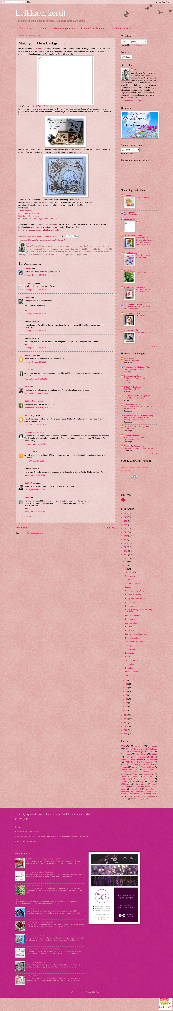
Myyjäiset (137, 786)
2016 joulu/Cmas (150, 769)
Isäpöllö (128, 587)
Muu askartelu (147, 762)
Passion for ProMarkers (134, 446)
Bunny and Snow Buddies (135, 598)
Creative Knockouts (132, 405)
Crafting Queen (30, 401)
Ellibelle (27, 268)
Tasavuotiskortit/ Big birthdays (137, 772)
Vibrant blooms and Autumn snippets (143, 256)
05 (127, 695)
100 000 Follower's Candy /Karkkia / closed (43, 859)
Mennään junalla (131, 672)
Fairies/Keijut (136, 789)
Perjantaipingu (130, 668)
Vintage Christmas (132, 583)
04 (127, 699)
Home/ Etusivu (27, 28)
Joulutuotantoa (131, 623)
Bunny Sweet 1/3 (32, 976)
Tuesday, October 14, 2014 (35, 275)
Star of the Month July (132, 389)
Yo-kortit (135, 767)
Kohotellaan (129, 627)
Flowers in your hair (143, 197)
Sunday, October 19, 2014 (34, 475)
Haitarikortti (30, 908)
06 (127, 692)
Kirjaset (134, 777)
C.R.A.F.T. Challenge (132, 387)
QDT (131, 799)
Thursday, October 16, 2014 (35, 425)
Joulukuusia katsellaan (134, 642)
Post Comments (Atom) (35, 533)
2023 (126, 525)
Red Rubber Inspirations (28, 216)
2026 (126, 513)
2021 (126, 532)
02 (127, 706)
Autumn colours (131, 602)
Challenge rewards (121, 28)
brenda (27, 297)
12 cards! (129, 580)
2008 (126, 734)
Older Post (110, 527)
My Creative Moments (133, 236)
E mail (44, 28)
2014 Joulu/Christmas (36, 240)
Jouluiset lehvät (131, 572)
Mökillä (124, 779)
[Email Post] (62, 236)
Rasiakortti (129, 653)
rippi (137, 774)
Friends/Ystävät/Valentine (132, 759)
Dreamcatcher (130, 619)
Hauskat (129, 757)
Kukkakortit (135, 751)
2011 (126, 723)
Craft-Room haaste (39, 49)
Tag (141, 782)
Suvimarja (139, 796)
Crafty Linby (129, 195)
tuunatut (124, 782)
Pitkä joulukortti (131, 606)
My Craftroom (134, 794)
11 (127, 565)
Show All (154, 346)
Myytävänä (124, 799)
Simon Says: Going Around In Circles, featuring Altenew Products (137, 419)
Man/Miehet (141, 754)
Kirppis (129, 796)
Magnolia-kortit (146, 757)
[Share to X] (72, 236)
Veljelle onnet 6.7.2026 (144, 333)
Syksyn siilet (130, 576)
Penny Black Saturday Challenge (135, 765)
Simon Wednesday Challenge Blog (138, 415)
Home (66, 527)
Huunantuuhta (30, 355)
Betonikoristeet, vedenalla (36, 886)
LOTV (149, 751)
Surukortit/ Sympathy (143, 779)
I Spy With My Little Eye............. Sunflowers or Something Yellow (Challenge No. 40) (145, 241)
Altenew (150, 782)
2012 (126, 719)
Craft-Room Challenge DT (56, 240)
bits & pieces (129, 213)
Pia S (26, 387)
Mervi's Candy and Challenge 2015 (39, 922)
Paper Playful (129, 358)
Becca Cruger (30, 415)
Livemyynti (140, 784)
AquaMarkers (151, 796)
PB (123, 746)
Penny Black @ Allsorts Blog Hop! (39, 872)
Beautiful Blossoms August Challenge (143, 290)
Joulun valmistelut (132, 661)
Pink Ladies (129, 630)
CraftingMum (29, 483)
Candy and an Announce (35, 962)
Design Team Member (93, 28)
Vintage (154, 746)
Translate (139, 45)
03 (127, 703)
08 (127, 684)
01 (127, 710)
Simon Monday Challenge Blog (137, 367)
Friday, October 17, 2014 (34, 461)
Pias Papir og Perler (132, 313)
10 (127, 569)
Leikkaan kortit (41, 12)
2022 (126, 528)
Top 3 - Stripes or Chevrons (134, 398)
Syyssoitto (129, 664)
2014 (126, 558)
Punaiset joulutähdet (133, 595)
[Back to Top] (165, 1002)
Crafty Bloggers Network (28, 213)
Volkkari (128, 675)
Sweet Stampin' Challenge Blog (137, 396)
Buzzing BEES (141, 221)
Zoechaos (28, 452)
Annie (26, 497)
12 (127, 562)
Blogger (99, 992)
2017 (126, 547)
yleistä (154, 754)
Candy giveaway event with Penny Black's (42, 949)
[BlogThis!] (69, 236)
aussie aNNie (129, 219)
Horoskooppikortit (140, 799)
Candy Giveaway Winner (134, 591)
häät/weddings (148, 767)
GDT (134, 782)
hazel (26, 370)
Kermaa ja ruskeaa (132, 638)
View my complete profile (131, 101)
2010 (126, 726)
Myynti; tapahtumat (65, 28)
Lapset (123, 777)
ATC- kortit (130, 762)
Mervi (136, 69)
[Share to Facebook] (74, 236)
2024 (126, 521)
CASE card (140, 315)
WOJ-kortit (125, 784)
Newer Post (22, 527)
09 (127, 680)
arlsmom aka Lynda (32, 432)
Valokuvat (153, 759)
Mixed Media (148, 777)
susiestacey (29, 283)
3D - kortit (146, 794)
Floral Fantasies (130, 253)
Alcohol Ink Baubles (131, 215)
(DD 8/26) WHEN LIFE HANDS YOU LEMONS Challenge (137, 438)
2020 (126, 536)
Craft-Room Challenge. (43, 106)
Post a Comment (28, 517)
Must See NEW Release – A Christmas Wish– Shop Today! (138, 308)
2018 (126, 543)
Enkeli (127, 657)
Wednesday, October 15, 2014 (36, 379)
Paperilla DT (149, 791)
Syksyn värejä (131, 649)
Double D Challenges (132, 435)
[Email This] (67, 236)
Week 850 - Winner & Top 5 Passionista (138, 448)
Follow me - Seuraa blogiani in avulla (38, 230)
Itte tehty (127, 270)
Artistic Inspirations (26, 211)
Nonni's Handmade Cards (134, 287)
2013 (126, 715)
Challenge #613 (130, 429)
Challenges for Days (132, 376)
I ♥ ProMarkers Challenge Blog (136, 426)
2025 (126, 517)
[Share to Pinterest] (77, 236)
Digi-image (125, 754)
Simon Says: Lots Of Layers (134, 369)
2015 (126, 555)
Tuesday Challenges (131, 360)
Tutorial (124, 794)
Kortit (137, 746)
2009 (126, 730)
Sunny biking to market (35, 935)
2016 (126, 551)
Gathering (20, 899)
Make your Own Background (136, 634)
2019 (126, 540)
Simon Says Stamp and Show (44, 219)
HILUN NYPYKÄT (131, 331)
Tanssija (128, 645)
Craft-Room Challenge (46, 224)
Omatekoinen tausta (133, 616)
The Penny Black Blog (133, 304)
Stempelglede (148, 774)
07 (127, 688)
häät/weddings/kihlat (129, 769)
